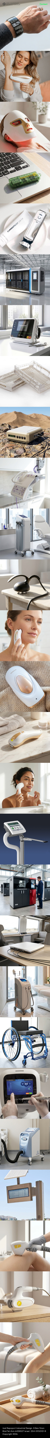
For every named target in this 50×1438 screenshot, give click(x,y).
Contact (43, 4)
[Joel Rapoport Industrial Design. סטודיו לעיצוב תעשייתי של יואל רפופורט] (11, 4)
